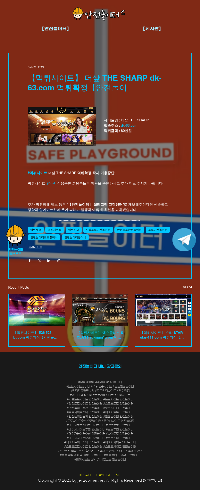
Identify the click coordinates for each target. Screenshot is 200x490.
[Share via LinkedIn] (49, 260)
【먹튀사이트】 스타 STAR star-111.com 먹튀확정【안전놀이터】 (162, 335)
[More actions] (170, 67)
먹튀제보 (35, 229)
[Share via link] (58, 260)
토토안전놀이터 (157, 229)
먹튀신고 (73, 229)
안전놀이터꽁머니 (75, 237)
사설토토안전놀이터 (98, 229)
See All (187, 286)
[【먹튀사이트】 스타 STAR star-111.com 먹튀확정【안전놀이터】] (163, 310)
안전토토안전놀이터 (129, 229)
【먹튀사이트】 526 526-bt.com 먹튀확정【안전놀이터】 (35, 335)
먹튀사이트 (55, 229)
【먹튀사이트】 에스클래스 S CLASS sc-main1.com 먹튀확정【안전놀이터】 (100, 335)
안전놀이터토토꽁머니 (44, 237)
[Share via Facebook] (29, 260)
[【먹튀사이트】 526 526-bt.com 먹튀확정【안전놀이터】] (37, 310)
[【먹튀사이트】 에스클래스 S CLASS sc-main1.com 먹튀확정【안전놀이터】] (100, 310)
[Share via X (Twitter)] (39, 260)
